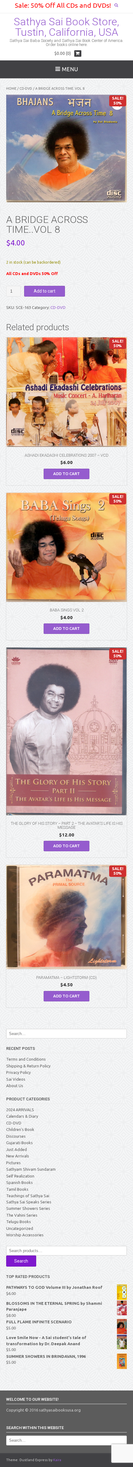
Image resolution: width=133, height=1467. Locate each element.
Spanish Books (19, 1182)
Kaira (57, 1460)
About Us (14, 1085)
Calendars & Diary (22, 1116)
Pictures (13, 1163)
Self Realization (20, 1176)
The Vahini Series (21, 1215)
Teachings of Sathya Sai (27, 1196)
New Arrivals (17, 1156)
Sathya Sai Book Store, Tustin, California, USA (66, 26)
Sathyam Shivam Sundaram (31, 1169)
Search (21, 1261)
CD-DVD (25, 88)
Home (11, 88)
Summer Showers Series (28, 1208)
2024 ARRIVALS (20, 1109)
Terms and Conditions (26, 1059)
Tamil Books (17, 1189)
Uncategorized (19, 1228)
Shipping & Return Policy (28, 1066)
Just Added (16, 1149)
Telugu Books (18, 1221)
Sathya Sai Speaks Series (28, 1202)
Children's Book (20, 1129)
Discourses (16, 1136)
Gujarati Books (19, 1142)
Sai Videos (15, 1079)
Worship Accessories (25, 1235)
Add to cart (44, 291)
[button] (117, 104)
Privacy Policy (18, 1072)
